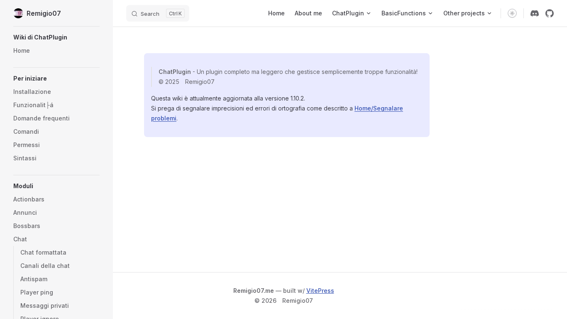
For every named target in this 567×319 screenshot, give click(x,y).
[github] (549, 13)
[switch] (512, 13)
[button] (56, 37)
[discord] (534, 13)
